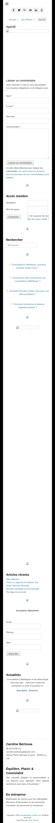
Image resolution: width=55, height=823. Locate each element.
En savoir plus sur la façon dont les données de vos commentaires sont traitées (27, 174)
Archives (34, 690)
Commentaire (13, 126)
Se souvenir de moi (39, 216)
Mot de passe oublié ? (38, 219)
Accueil (13, 19)
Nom (9, 96)
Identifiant (11, 202)
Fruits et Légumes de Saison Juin (22, 582)
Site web (10, 116)
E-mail (10, 106)
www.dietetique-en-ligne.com (30, 815)
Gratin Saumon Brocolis (17, 585)
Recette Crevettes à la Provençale (22, 589)
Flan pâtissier (12, 579)
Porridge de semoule (16, 592)
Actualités (21, 690)
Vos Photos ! (28, 19)
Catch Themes (33, 820)
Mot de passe (12, 209)
